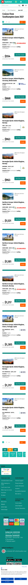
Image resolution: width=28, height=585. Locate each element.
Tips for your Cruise (5, 487)
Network (3, 504)
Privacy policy (24, 566)
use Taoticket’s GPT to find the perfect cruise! (16, 551)
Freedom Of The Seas (7, 83)
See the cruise (20, 55)
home (3, 10)
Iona (3, 125)
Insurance (17, 488)
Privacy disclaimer (19, 483)
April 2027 (25, 454)
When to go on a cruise (6, 490)
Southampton (13, 46)
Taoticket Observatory (20, 508)
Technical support (19, 480)
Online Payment (18, 505)
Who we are (3, 501)
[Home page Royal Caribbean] (22, 83)
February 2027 (13, 454)
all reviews (6, 473)
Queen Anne (5, 207)
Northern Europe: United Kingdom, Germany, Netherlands (13, 80)
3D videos (3, 495)
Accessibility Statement (20, 491)
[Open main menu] (26, 5)
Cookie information (19, 486)
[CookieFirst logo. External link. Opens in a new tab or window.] (1, 568)
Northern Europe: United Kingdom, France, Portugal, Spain (13, 326)
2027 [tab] (10, 450)
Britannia (4, 166)
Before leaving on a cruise (5, 484)
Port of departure (12, 10)
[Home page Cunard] (20, 42)
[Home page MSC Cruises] (23, 329)
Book (22, 59)
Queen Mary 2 (5, 42)
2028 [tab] (15, 449)
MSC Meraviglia (6, 329)
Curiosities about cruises (6, 480)
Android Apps (4, 509)
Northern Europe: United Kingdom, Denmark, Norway (13, 285)
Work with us (18, 493)
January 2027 (6, 454)
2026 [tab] (5, 449)
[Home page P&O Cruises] (23, 126)
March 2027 (19, 454)
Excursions (3, 492)
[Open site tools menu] (26, 2)
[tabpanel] (14, 455)
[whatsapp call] (16, 2)
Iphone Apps (4, 507)
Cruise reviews (18, 503)
